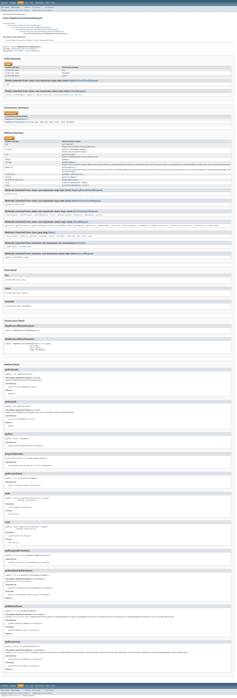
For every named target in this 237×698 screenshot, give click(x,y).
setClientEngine (129, 225)
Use (26, 3)
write (64, 185)
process (99, 215)
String (30, 122)
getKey (65, 160)
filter (52, 215)
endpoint (30, 95)
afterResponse (11, 215)
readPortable (103, 225)
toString (71, 236)
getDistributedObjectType (60, 225)
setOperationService (159, 225)
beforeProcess (26, 215)
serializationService (63, 95)
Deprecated (39, 3)
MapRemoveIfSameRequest (15, 119)
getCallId (9, 225)
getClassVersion (23, 225)
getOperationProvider (15, 204)
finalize (24, 236)
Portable (36, 40)
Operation (19, 180)
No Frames (36, 7)
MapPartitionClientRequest (83, 80)
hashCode (43, 236)
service (78, 95)
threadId (66, 73)
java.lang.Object (9, 23)
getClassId (67, 144)
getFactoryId (68, 154)
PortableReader (73, 183)
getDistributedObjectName (73, 149)
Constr (21, 10)
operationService (44, 95)
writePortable (212, 225)
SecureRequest (11, 40)
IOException (31, 500)
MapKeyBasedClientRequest (25, 49)
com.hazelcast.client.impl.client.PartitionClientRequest (31, 27)
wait (78, 236)
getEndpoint (79, 225)
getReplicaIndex (64, 215)
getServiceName (68, 177)
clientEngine (19, 95)
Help (53, 3)
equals (15, 236)
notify (51, 236)
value (64, 76)
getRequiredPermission (72, 174)
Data (17, 70)
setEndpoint (143, 225)
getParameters (68, 167)
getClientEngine (39, 225)
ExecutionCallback (25, 40)
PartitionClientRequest (85, 211)
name (7, 84)
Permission (10, 174)
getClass (33, 236)
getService (91, 225)
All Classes (49, 7)
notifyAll (60, 236)
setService (199, 225)
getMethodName (68, 162)
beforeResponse (41, 215)
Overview (4, 3)
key (63, 70)
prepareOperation (69, 180)
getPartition (11, 194)
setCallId (115, 225)
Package (12, 3)
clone (7, 236)
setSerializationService (182, 225)
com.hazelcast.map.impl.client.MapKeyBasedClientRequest (41, 32)
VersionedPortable (47, 40)
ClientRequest (78, 91)
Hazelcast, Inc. (17, 695)
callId (8, 95)
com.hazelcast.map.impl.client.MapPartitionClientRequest (36, 29)
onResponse (89, 215)
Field (15, 10)
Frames (27, 7)
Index (47, 3)
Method (26, 10)
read (64, 183)
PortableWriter (74, 185)
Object (8, 160)
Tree (31, 3)
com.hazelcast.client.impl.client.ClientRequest (24, 25)
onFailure (78, 215)
